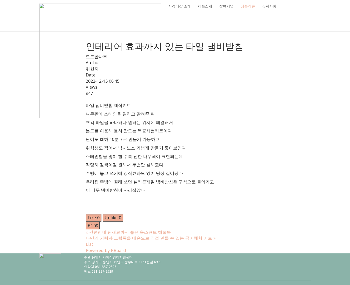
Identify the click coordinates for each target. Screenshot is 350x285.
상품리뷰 (248, 6)
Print (93, 225)
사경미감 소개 (179, 6)
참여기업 (226, 6)
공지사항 (269, 6)
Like (94, 217)
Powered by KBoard (106, 250)
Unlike (113, 217)
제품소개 (205, 6)
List (89, 244)
